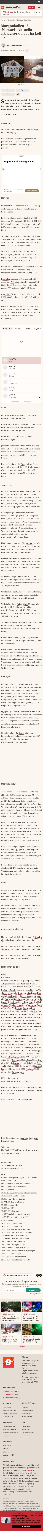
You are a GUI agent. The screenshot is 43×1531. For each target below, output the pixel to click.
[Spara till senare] (27, 50)
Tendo (31, 1023)
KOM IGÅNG (26, 1526)
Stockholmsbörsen (9, 129)
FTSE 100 (13, 142)
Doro (28, 1060)
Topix (23, 464)
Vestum (20, 1041)
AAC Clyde (22, 980)
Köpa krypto (7, 1445)
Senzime (37, 1017)
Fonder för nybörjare (10, 1413)
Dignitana (31, 993)
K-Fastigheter (14, 1002)
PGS (8, 1099)
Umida (18, 1026)
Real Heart (13, 1014)
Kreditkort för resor (9, 1429)
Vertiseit (19, 1051)
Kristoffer (28, 1470)
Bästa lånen (26, 1426)
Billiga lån (25, 1429)
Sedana (19, 1038)
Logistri (32, 1002)
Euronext (33, 1138)
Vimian (12, 1029)
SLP (28, 1063)
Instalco (24, 1044)
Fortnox (29, 1069)
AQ (18, 576)
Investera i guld (8, 1455)
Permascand (33, 1054)
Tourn (11, 1026)
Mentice (21, 1005)
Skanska (17, 711)
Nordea (38, 955)
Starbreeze (12, 1035)
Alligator (5, 984)
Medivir (12, 1005)
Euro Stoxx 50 (7, 138)
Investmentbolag (27, 1410)
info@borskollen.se (29, 1373)
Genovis (8, 999)
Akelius (37, 687)
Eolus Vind (22, 622)
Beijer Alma (22, 604)
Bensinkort (6, 1436)
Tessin (38, 1023)
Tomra (29, 1099)
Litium (25, 1002)
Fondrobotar (26, 1413)
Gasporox (31, 996)
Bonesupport (18, 1072)
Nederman (17, 1008)
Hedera (29, 999)
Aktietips (25, 1407)
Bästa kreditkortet (9, 1426)
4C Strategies (12, 1057)
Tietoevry (17, 649)
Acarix (36, 980)
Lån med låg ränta (28, 1433)
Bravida (10, 1044)
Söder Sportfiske (19, 1023)
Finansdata (15, 402)
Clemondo (12, 993)
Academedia (24, 684)
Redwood (23, 1014)
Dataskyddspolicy (35, 1294)
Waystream (21, 1029)
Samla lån (25, 1436)
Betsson (34, 1041)
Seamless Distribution (13, 1017)
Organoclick (29, 1008)
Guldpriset (6, 294)
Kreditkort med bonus (10, 1433)
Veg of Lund (27, 1026)
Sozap (18, 1020)
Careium (16, 1060)
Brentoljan (5, 279)
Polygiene (15, 1063)
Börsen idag (7, 1407)
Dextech (22, 993)
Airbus (13, 822)
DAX (14, 144)
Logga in (31, 7)
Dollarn (4, 306)
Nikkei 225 (30, 445)
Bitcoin (5, 1448)
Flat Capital (8, 996)
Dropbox (24, 1138)
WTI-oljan (15, 282)
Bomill (12, 990)
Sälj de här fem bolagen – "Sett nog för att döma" (22, 13)
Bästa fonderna (27, 1416)
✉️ (24, 45)
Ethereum (6, 1452)
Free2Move (20, 996)
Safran (21, 1090)
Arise (19, 592)
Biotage (4, 990)
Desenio (27, 1035)
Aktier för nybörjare (9, 1410)
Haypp (12, 1054)
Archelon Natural (29, 984)
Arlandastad (17, 987)
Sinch (28, 1047)
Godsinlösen (19, 999)
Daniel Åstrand (8, 1394)
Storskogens (27, 543)
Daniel (5, 1473)
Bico (18, 491)
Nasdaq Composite (24, 236)
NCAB (36, 1044)
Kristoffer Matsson (14, 45)
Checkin (29, 990)
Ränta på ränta (8, 1416)
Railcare (20, 733)
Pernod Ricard (10, 1090)
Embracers (20, 512)
